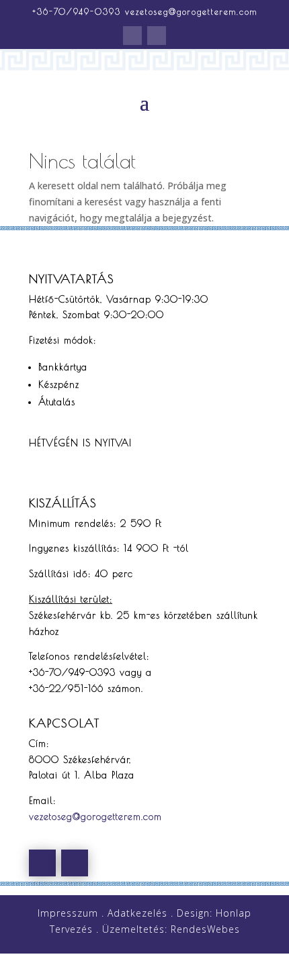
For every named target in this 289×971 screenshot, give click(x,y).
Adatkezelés (137, 913)
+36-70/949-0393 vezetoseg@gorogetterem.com (144, 11)
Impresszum (68, 913)
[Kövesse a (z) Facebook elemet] (132, 35)
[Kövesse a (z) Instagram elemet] (156, 35)
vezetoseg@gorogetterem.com (95, 816)
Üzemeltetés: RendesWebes (171, 929)
